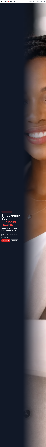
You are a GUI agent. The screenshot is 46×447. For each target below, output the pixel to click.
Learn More (14, 240)
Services (34, 1)
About (38, 1)
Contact (41, 1)
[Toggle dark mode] (44, 1)
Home (30, 1)
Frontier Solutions (9, 1)
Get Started (5, 240)
